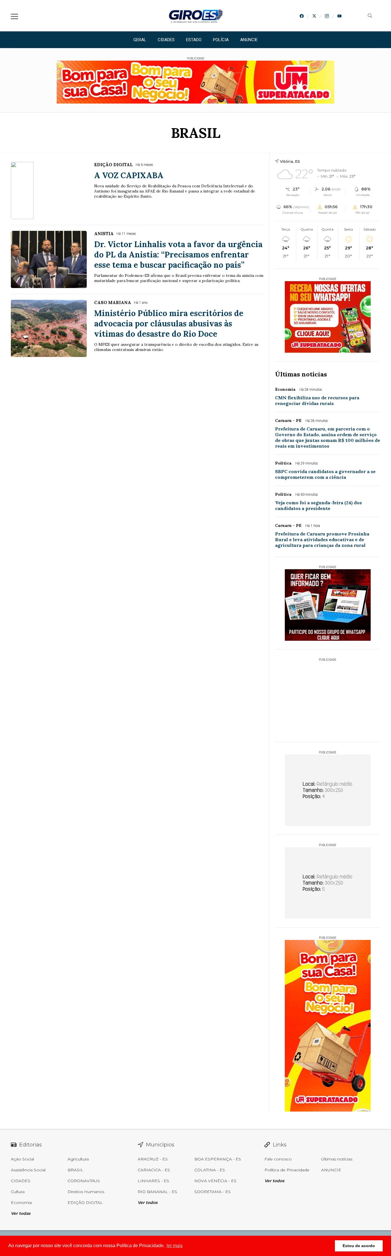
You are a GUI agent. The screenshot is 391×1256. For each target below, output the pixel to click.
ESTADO (194, 39)
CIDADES (166, 39)
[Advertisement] (328, 697)
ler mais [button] (175, 1245)
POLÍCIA (221, 39)
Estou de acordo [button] (359, 1245)
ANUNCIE (249, 39)
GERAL (139, 39)
